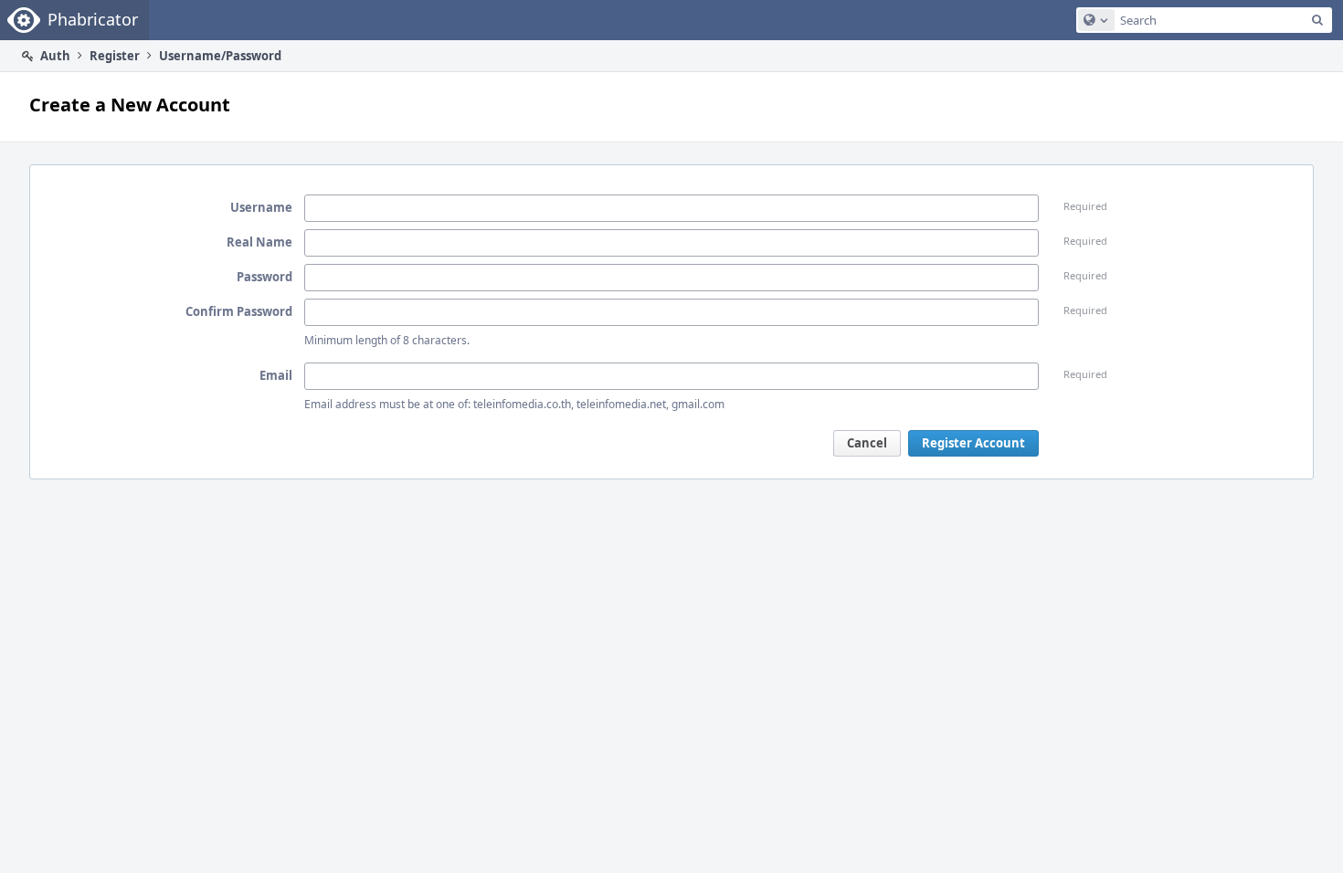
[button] (867, 443)
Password (264, 276)
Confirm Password (238, 311)
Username (261, 207)
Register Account (973, 443)
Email (275, 375)
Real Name (259, 242)
